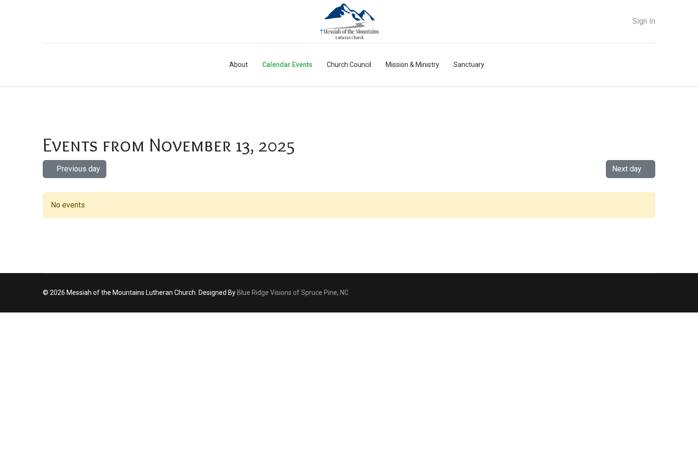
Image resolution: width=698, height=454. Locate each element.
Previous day (77, 168)
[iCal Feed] (648, 184)
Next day (627, 168)
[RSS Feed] (642, 184)
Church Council (349, 64)
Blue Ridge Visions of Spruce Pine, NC (293, 292)
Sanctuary (468, 64)
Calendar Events (287, 64)
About (238, 64)
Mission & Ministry (412, 64)
